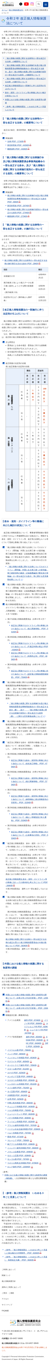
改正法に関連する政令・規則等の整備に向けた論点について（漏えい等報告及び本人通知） (29, 817)
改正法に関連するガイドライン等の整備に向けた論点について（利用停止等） (29, 656)
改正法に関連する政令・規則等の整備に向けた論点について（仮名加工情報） (29, 763)
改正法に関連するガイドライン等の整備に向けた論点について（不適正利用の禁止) (29, 646)
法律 (15, 141)
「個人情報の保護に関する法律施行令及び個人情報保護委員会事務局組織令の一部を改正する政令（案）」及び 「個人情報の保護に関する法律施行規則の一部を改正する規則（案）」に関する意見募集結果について (28, 709)
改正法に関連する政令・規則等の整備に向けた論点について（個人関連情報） (29, 781)
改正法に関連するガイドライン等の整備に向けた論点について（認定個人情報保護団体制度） (29, 674)
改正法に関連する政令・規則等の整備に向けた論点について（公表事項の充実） (29, 835)
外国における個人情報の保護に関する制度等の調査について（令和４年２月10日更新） (27, 998)
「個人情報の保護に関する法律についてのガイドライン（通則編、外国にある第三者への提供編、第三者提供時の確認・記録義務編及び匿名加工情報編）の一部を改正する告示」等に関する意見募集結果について (27, 573)
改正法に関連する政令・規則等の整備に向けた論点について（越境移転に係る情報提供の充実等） (29, 799)
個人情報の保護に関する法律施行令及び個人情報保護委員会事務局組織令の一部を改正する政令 (27, 199)
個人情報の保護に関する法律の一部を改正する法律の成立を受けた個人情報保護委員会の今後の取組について (26, 942)
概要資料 (17, 149)
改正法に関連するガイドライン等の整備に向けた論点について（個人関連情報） (29, 628)
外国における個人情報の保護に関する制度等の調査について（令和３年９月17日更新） (27, 1008)
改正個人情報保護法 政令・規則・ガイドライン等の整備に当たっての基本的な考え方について (27, 882)
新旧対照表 (18, 145)
